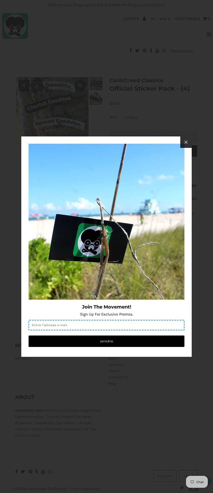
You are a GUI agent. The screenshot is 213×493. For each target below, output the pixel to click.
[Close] (186, 142)
